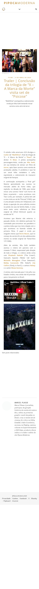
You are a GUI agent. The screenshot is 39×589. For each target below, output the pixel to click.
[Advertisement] (19, 129)
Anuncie (15, 501)
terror (6, 167)
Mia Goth (31, 162)
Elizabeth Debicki (15, 255)
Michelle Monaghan (12, 260)
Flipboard (7, 501)
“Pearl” (29, 157)
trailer (6, 155)
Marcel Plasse (21, 402)
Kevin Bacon (24, 234)
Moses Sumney (17, 268)
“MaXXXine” (16, 155)
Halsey (32, 265)
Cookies (15, 498)
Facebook (23, 498)
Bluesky (34, 498)
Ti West (13, 160)
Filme (10, 77)
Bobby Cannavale (11, 263)
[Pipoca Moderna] (3, 9)
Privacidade (6, 498)
